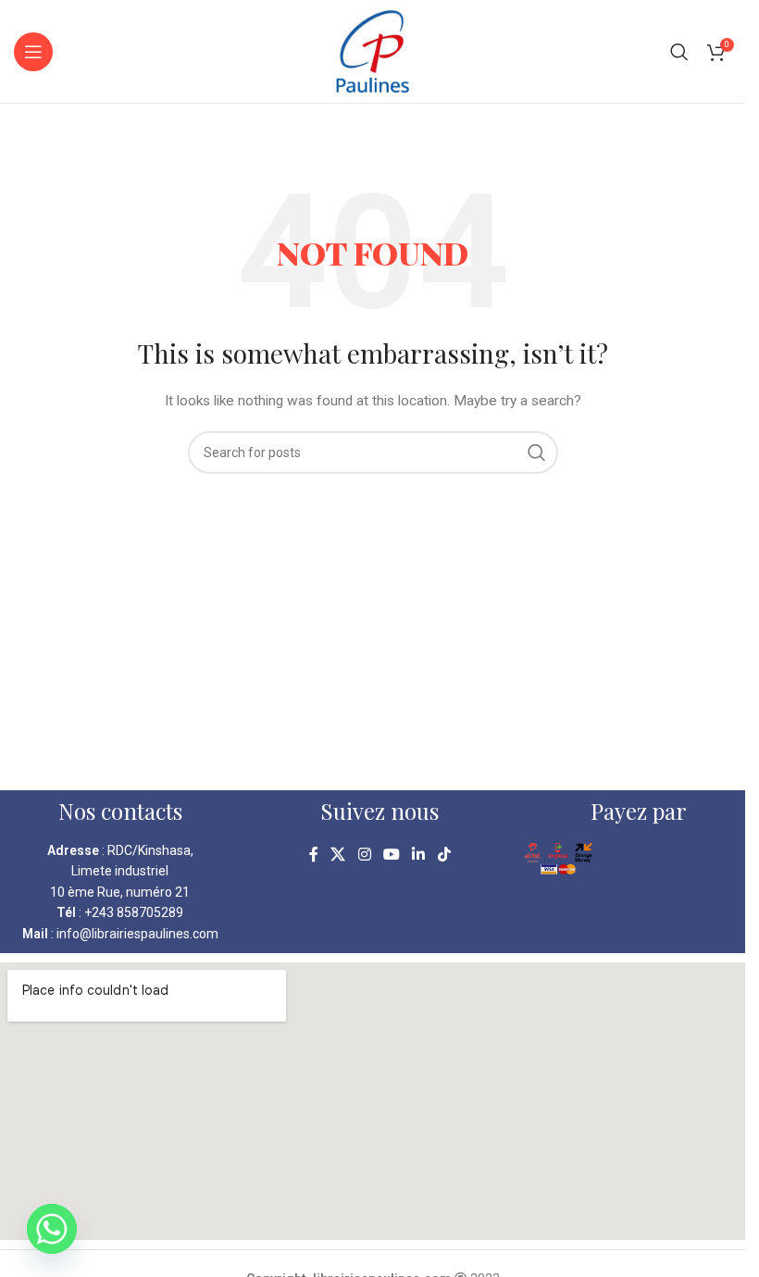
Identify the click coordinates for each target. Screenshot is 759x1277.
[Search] (679, 51)
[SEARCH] (537, 452)
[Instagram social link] (364, 854)
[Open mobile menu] (33, 51)
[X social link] (338, 854)
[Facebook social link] (314, 854)
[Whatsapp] (52, 1229)
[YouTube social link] (391, 854)
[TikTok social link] (443, 854)
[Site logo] (372, 50)
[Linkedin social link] (418, 854)
